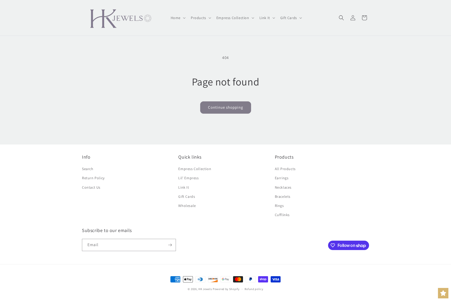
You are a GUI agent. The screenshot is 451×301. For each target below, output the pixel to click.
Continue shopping (225, 107)
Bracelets (282, 196)
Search (87, 168)
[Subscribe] (170, 245)
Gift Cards (186, 196)
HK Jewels (205, 289)
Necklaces (283, 187)
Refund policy (254, 289)
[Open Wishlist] (443, 293)
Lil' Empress (188, 178)
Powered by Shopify (226, 289)
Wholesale (187, 205)
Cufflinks (282, 214)
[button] (178, 17)
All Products (285, 168)
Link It (183, 187)
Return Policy (93, 178)
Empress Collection (194, 168)
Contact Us (91, 187)
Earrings (282, 178)
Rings (279, 205)
